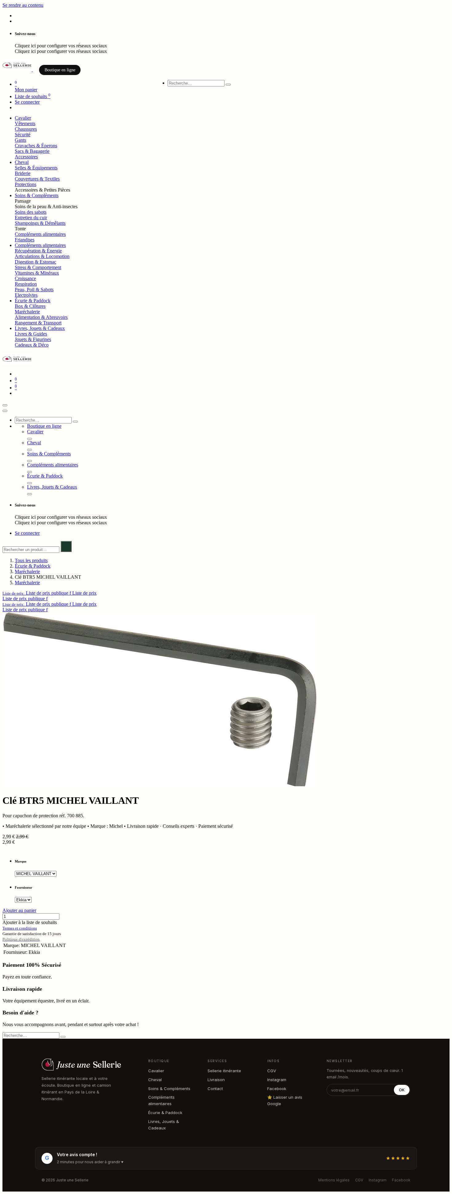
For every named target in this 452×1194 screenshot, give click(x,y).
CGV (271, 1070)
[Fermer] (4, 411)
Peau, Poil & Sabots (34, 289)
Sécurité (22, 134)
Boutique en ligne (60, 69)
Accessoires (26, 156)
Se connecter (27, 102)
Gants (20, 140)
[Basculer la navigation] (4, 405)
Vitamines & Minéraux (37, 273)
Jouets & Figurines (33, 339)
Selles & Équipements (36, 167)
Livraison (216, 1079)
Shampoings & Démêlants (40, 223)
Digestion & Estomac (35, 261)
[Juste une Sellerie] (17, 69)
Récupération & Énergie (38, 250)
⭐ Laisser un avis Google (284, 1100)
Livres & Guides (31, 333)
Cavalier (156, 1070)
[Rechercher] (228, 84)
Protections (25, 184)
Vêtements (25, 123)
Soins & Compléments (169, 1088)
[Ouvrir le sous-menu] (29, 439)
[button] (49, 593)
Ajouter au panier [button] (19, 910)
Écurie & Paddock (32, 566)
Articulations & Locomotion (42, 256)
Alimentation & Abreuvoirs (41, 317)
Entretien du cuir (31, 217)
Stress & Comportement (38, 267)
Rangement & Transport (38, 322)
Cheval (155, 1079)
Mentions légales (334, 1180)
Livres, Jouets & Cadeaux (163, 1124)
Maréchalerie (27, 311)
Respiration (26, 284)
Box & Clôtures (30, 306)
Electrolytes (26, 295)
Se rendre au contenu (22, 5)
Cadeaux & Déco (32, 344)
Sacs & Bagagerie (32, 151)
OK (402, 1090)
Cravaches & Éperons (36, 145)
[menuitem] (23, 118)
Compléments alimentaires (40, 234)
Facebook (276, 1088)
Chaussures (26, 129)
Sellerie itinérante (224, 1070)
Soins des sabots (30, 212)
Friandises (24, 239)
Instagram (276, 1079)
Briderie (22, 173)
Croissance (25, 278)
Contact (215, 1088)
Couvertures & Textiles (37, 178)
